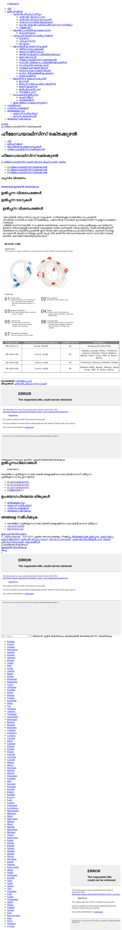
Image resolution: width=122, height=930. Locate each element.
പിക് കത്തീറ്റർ (32, 542)
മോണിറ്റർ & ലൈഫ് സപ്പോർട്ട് (29, 78)
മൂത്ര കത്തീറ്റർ (27, 76)
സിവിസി (24, 38)
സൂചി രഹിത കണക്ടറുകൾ (34, 65)
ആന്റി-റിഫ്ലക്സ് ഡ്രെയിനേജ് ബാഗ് (40, 54)
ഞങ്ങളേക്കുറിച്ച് (15, 111)
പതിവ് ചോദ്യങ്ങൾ (18, 108)
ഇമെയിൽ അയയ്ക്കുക (14, 547)
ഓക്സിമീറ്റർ (26, 97)
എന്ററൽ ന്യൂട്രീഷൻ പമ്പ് (87, 539)
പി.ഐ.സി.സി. (27, 41)
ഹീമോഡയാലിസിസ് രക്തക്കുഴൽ (38, 59)
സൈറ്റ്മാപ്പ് (107, 536)
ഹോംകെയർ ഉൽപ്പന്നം (25, 94)
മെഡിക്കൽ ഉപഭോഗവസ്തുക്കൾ (30, 46)
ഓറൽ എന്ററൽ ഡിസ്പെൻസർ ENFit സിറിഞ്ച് (45, 25)
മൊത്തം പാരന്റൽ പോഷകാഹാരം (32, 30)
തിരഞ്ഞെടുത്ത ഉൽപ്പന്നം (86, 536)
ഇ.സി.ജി (24, 81)
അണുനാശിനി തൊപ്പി (31, 51)
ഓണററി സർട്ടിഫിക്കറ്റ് (25, 113)
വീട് (9, 8)
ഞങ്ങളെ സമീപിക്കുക (19, 119)
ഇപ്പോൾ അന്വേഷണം (14, 534)
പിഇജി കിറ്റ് (25, 27)
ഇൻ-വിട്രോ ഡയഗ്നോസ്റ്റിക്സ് (30, 102)
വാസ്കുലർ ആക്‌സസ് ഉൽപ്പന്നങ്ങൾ (33, 35)
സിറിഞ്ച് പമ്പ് (27, 92)
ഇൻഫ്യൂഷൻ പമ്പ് (29, 89)
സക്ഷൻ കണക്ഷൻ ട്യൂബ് (33, 68)
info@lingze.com (15, 529)
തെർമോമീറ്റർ (26, 100)
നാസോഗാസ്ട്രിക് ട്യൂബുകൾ (36, 22)
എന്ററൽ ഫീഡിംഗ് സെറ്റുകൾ (35, 19)
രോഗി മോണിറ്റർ (28, 86)
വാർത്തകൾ (14, 105)
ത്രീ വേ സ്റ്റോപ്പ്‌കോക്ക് (31, 49)
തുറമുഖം (24, 43)
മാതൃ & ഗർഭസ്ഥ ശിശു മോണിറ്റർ (37, 84)
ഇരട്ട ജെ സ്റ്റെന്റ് (27, 57)
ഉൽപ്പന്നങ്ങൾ (14, 11)
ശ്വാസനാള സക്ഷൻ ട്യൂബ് (34, 70)
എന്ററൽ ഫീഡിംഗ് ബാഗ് (34, 539)
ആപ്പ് (4, 550)
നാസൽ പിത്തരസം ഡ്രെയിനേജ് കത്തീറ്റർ (43, 62)
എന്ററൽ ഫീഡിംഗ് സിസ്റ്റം (27, 14)
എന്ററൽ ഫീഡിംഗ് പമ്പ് (32, 17)
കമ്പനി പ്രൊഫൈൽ (25, 116)
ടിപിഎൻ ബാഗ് (27, 33)
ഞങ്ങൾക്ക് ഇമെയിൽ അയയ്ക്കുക (20, 186)
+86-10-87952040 (15, 526)
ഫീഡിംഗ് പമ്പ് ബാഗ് (60, 539)
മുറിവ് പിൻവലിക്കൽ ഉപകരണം (36, 73)
